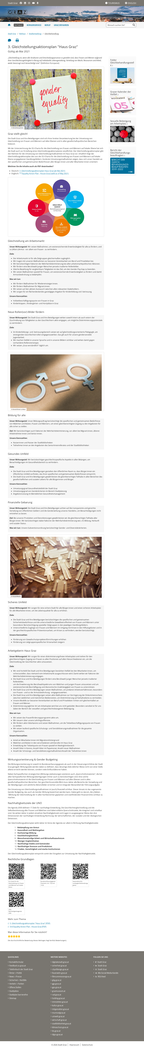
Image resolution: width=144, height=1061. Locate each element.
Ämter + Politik (15, 973)
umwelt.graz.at (58, 1016)
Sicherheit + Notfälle (17, 980)
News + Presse (15, 976)
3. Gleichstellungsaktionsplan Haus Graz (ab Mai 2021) (42, 171)
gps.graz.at (56, 987)
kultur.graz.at (57, 1005)
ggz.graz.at (56, 983)
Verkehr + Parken (16, 983)
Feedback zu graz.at (17, 965)
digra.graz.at (57, 1034)
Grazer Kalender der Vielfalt (120, 93)
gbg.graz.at (56, 980)
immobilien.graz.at (60, 1002)
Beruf (48, 25)
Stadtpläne (14, 991)
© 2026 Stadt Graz (59, 1045)
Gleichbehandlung (52, 34)
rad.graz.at (56, 994)
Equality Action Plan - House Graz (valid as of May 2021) (44, 173)
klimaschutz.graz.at (60, 1027)
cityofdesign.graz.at (60, 969)
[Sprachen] (126, 3)
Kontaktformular (16, 962)
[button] (132, 3)
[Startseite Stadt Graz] (9, 25)
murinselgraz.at (58, 1012)
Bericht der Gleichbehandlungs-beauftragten (120, 153)
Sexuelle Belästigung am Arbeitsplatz (120, 122)
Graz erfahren (61, 25)
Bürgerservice (34, 25)
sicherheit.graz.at (59, 965)
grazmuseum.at (58, 991)
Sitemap (12, 998)
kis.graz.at (56, 1031)
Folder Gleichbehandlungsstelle (122, 62)
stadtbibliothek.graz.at (61, 1023)
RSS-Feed (102, 976)
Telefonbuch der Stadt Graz (21, 969)
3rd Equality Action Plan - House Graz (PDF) (28, 926)
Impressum (74, 1045)
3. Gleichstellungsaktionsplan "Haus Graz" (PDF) (30, 923)
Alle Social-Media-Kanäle (108, 973)
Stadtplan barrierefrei (18, 994)
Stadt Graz (13, 3)
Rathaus (18, 25)
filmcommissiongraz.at (61, 976)
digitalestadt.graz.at (60, 962)
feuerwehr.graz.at (59, 973)
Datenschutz (87, 1045)
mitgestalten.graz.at (60, 1009)
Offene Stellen (15, 987)
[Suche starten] (134, 25)
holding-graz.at (58, 998)
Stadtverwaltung (35, 34)
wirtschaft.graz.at (59, 1020)
